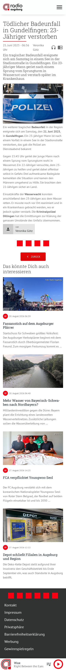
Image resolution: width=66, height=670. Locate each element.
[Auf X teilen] (29, 243)
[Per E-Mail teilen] (46, 243)
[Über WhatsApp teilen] (37, 243)
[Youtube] (29, 596)
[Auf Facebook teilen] (20, 243)
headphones (53, 47)
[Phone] (46, 596)
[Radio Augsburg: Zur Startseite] (28, 7)
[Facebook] (11, 596)
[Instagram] (20, 596)
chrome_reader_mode (60, 47)
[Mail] (37, 596)
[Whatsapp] (55, 596)
